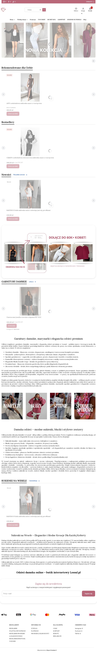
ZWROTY (89, 2)
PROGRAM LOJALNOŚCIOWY (40, 633)
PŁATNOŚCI (35, 631)
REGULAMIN (13, 628)
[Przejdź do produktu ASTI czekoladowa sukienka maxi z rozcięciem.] (30, 87)
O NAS (55, 628)
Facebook (78, 631)
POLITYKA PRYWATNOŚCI (17, 631)
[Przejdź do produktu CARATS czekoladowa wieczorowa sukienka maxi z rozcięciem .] (30, 141)
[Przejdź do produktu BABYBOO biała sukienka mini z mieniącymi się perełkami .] (30, 194)
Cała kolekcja (33, 481)
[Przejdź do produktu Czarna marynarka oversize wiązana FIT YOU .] (30, 301)
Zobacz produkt (13, 114)
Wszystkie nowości (19, 175)
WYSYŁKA (34, 628)
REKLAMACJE (57, 636)
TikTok (77, 633)
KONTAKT (56, 631)
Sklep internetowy (46, 650)
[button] (44, 9)
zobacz (31, 282)
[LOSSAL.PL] (48, 253)
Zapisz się (88, 593)
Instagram (78, 628)
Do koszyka (11, 326)
